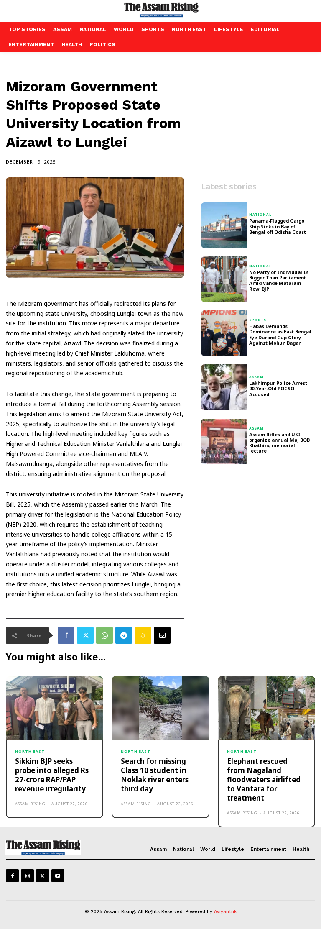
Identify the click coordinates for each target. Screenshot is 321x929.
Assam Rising (30, 803)
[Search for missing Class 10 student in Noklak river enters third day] (160, 708)
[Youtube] (57, 875)
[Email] (162, 635)
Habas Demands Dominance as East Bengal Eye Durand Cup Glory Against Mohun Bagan (280, 334)
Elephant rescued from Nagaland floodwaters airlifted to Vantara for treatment (264, 779)
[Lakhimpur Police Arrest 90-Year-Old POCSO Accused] (224, 387)
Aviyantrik (225, 911)
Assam (256, 377)
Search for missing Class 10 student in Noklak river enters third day (155, 774)
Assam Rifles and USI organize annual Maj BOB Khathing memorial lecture (279, 442)
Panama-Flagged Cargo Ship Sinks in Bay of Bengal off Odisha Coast (277, 226)
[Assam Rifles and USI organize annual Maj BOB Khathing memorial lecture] (224, 441)
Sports (257, 320)
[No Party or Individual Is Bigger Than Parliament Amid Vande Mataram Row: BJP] (224, 279)
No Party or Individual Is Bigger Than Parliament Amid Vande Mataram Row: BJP (278, 280)
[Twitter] (85, 635)
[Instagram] (27, 875)
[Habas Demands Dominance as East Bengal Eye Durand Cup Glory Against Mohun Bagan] (224, 333)
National (260, 214)
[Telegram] (123, 635)
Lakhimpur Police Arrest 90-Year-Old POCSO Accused (278, 388)
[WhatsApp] (104, 635)
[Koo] (143, 635)
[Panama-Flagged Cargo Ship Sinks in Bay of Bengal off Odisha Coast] (224, 225)
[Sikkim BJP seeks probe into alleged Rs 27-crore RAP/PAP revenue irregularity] (54, 708)
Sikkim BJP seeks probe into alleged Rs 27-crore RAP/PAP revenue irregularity (52, 774)
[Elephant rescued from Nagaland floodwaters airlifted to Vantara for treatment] (266, 708)
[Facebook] (66, 635)
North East (30, 751)
